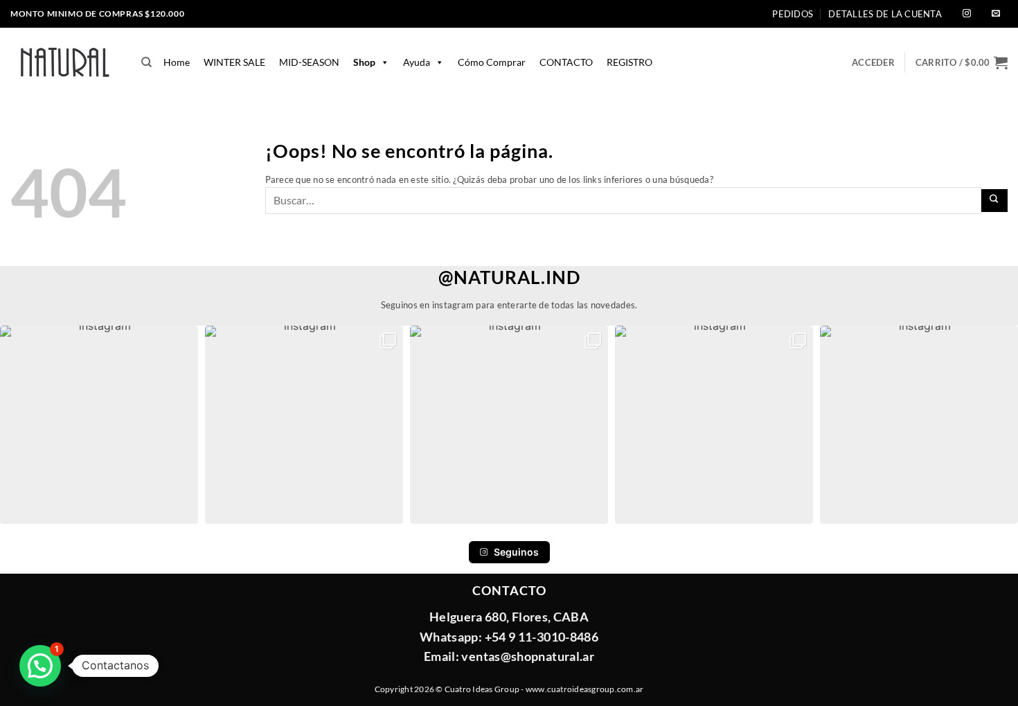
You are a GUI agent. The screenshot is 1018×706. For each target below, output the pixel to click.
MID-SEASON (309, 62)
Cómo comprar (492, 62)
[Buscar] (146, 62)
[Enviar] (994, 200)
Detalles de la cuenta (884, 13)
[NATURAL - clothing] (65, 62)
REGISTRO (629, 62)
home (176, 62)
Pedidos (792, 13)
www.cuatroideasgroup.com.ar (584, 689)
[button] (962, 62)
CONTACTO (566, 62)
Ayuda (416, 62)
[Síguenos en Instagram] (967, 14)
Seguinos (516, 552)
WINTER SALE (234, 62)
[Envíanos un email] (996, 14)
